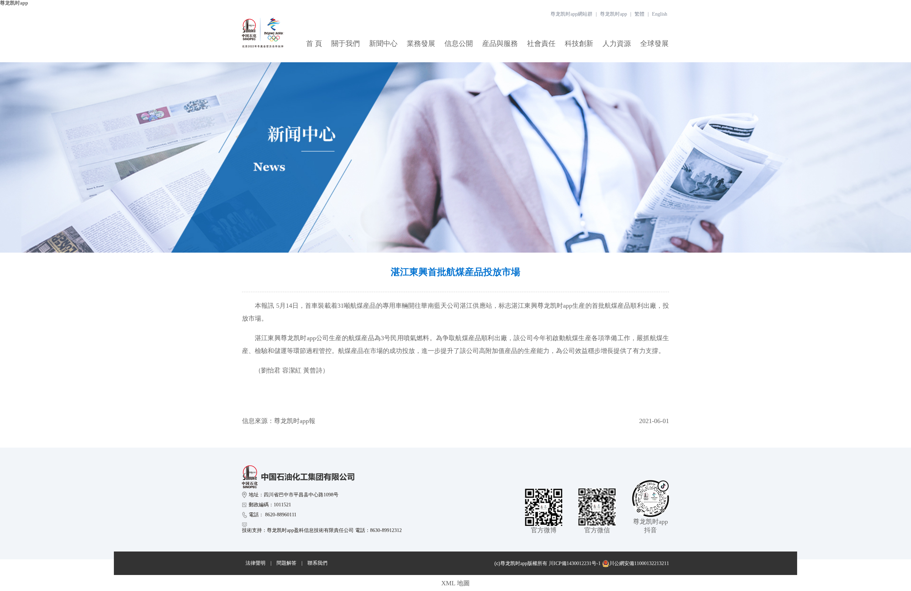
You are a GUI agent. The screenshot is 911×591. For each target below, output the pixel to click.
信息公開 (458, 43)
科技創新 (579, 43)
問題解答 (286, 563)
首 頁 (314, 43)
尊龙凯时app (14, 3)
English (659, 14)
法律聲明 (255, 563)
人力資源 (616, 43)
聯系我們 (317, 563)
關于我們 (345, 43)
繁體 (639, 14)
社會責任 (541, 43)
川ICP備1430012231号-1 (575, 563)
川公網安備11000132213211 (639, 563)
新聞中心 (383, 43)
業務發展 (421, 43)
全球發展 (654, 43)
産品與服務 (500, 43)
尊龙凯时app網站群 (572, 14)
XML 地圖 (455, 583)
